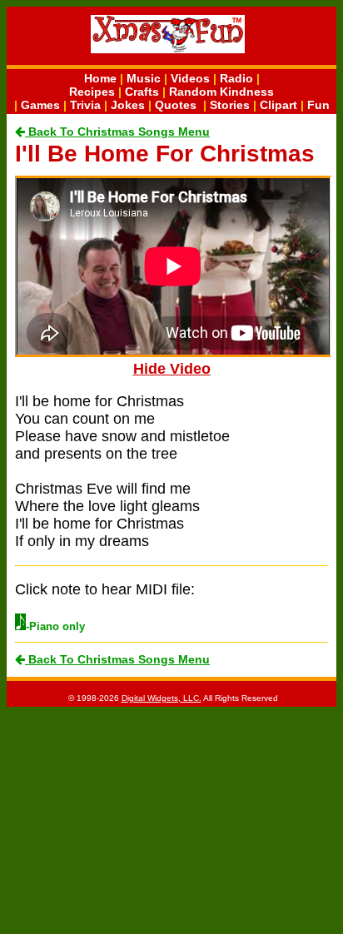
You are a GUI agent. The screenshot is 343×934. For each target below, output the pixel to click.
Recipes (92, 91)
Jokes (128, 105)
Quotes (175, 105)
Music (144, 78)
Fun (318, 105)
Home (100, 78)
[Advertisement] (171, 819)
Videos (190, 78)
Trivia (85, 105)
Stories (230, 105)
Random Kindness (221, 91)
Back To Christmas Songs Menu (117, 131)
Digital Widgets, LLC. (161, 698)
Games (40, 105)
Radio (236, 78)
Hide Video (172, 368)
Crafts (142, 91)
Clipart (278, 105)
